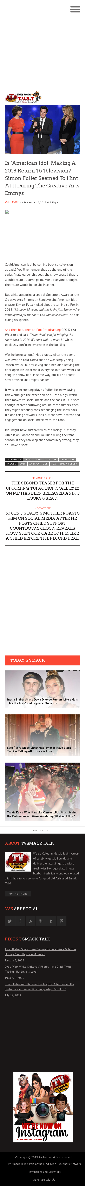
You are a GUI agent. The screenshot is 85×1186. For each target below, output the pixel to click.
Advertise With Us (44, 1179)
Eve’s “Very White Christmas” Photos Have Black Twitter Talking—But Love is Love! (39, 969)
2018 (23, 463)
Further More (18, 893)
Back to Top (40, 830)
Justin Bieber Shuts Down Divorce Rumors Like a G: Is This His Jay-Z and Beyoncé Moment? (40, 951)
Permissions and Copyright (44, 1172)
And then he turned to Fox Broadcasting (33, 330)
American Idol (38, 463)
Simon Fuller (68, 463)
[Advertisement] (42, 45)
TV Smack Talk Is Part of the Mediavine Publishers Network (44, 1164)
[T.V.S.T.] (23, 97)
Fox (53, 463)
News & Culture (46, 459)
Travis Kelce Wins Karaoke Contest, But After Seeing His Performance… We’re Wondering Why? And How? (39, 986)
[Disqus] (42, 602)
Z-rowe (12, 202)
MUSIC (28, 459)
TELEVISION (67, 459)
